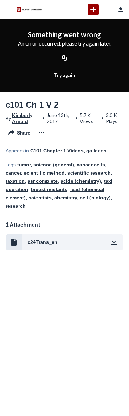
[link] (93, 9)
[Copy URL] (64, 58)
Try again (64, 75)
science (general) (53, 164)
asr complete (43, 181)
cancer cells (91, 164)
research (16, 206)
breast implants (49, 189)
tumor (24, 164)
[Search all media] (106, 9)
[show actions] (41, 132)
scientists (40, 197)
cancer (13, 173)
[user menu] (120, 9)
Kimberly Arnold (22, 118)
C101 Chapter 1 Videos (57, 150)
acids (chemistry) (81, 181)
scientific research (89, 173)
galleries (96, 150)
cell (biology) (95, 197)
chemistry (65, 197)
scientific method (44, 173)
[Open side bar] (8, 9)
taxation (15, 181)
